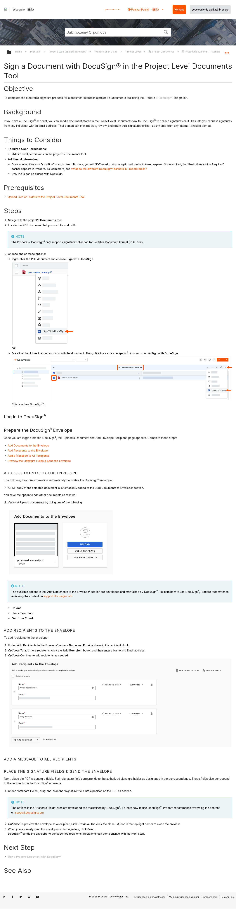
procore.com (112, 9)
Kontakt (179, 9)
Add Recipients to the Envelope (28, 450)
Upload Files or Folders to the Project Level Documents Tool (46, 197)
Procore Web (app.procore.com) (68, 51)
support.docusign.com (58, 596)
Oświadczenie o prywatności (149, 897)
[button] (166, 32)
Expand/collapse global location (227, 51)
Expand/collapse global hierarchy (11, 52)
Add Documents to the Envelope (28, 445)
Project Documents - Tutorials (203, 51)
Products (35, 51)
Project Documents (163, 51)
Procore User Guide (106, 51)
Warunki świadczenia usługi (184, 897)
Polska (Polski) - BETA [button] (145, 9)
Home (19, 51)
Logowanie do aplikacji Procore (210, 9)
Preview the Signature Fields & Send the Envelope (39, 461)
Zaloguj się (228, 897)
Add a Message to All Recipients (28, 455)
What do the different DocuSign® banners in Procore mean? (109, 169)
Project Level (133, 51)
